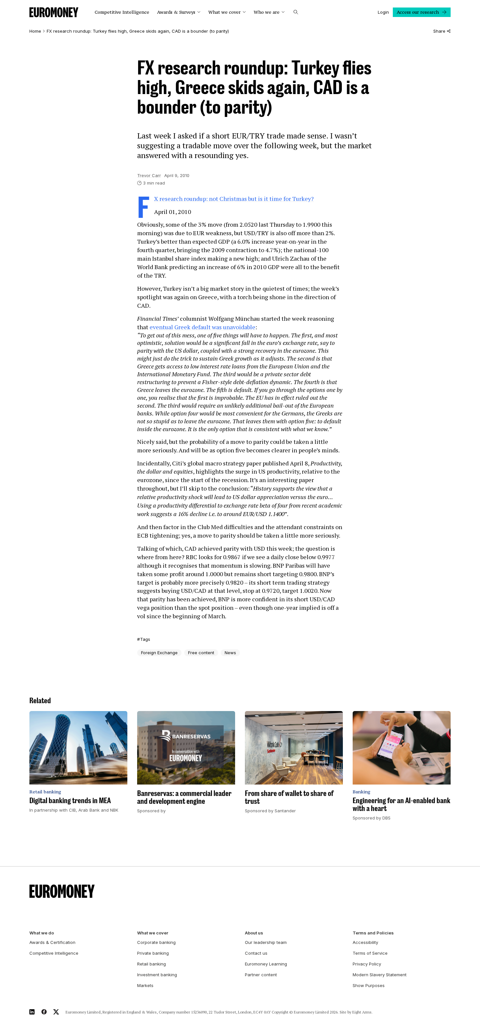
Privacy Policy (367, 963)
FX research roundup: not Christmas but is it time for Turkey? (234, 199)
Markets (145, 985)
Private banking (153, 953)
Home (35, 31)
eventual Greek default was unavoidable (202, 327)
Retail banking (151, 963)
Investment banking (157, 974)
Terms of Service (370, 953)
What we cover (224, 12)
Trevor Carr (149, 175)
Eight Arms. (362, 1012)
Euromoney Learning (266, 963)
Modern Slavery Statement (380, 974)
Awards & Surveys (176, 12)
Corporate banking (156, 942)
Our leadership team (266, 942)
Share (439, 31)
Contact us (256, 953)
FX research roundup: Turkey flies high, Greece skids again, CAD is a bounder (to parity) (138, 31)
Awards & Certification (52, 942)
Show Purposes (369, 985)
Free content (201, 652)
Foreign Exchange (159, 652)
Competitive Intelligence (122, 12)
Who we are (267, 12)
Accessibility (365, 942)
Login (383, 12)
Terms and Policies (373, 933)
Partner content (261, 974)
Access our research (418, 12)
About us (254, 933)
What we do (41, 933)
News (230, 652)
